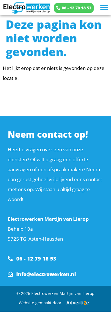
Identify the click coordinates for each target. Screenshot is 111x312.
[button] (104, 7)
